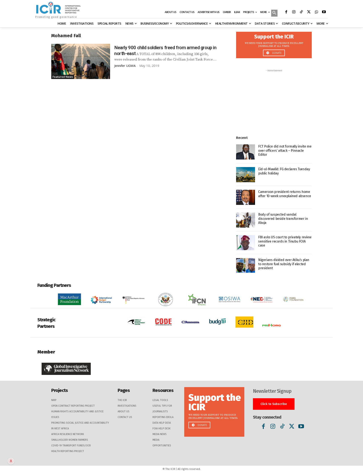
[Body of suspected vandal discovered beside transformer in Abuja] (245, 220)
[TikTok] (301, 12)
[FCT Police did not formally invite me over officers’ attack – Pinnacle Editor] (245, 152)
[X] (309, 12)
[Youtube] (324, 12)
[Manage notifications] (11, 461)
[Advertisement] (273, 99)
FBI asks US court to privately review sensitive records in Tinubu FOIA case (284, 241)
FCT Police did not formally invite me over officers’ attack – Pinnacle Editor (284, 150)
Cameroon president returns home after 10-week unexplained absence (284, 194)
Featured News (63, 77)
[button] (274, 13)
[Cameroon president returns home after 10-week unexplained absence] (245, 197)
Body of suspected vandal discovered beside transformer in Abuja (283, 218)
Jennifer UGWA (124, 65)
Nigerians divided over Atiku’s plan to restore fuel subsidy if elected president (283, 264)
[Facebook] (286, 12)
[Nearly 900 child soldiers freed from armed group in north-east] (80, 61)
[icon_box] (274, 43)
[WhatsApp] (316, 12)
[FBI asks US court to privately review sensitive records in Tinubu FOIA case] (245, 242)
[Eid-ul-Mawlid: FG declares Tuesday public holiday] (245, 174)
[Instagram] (293, 12)
